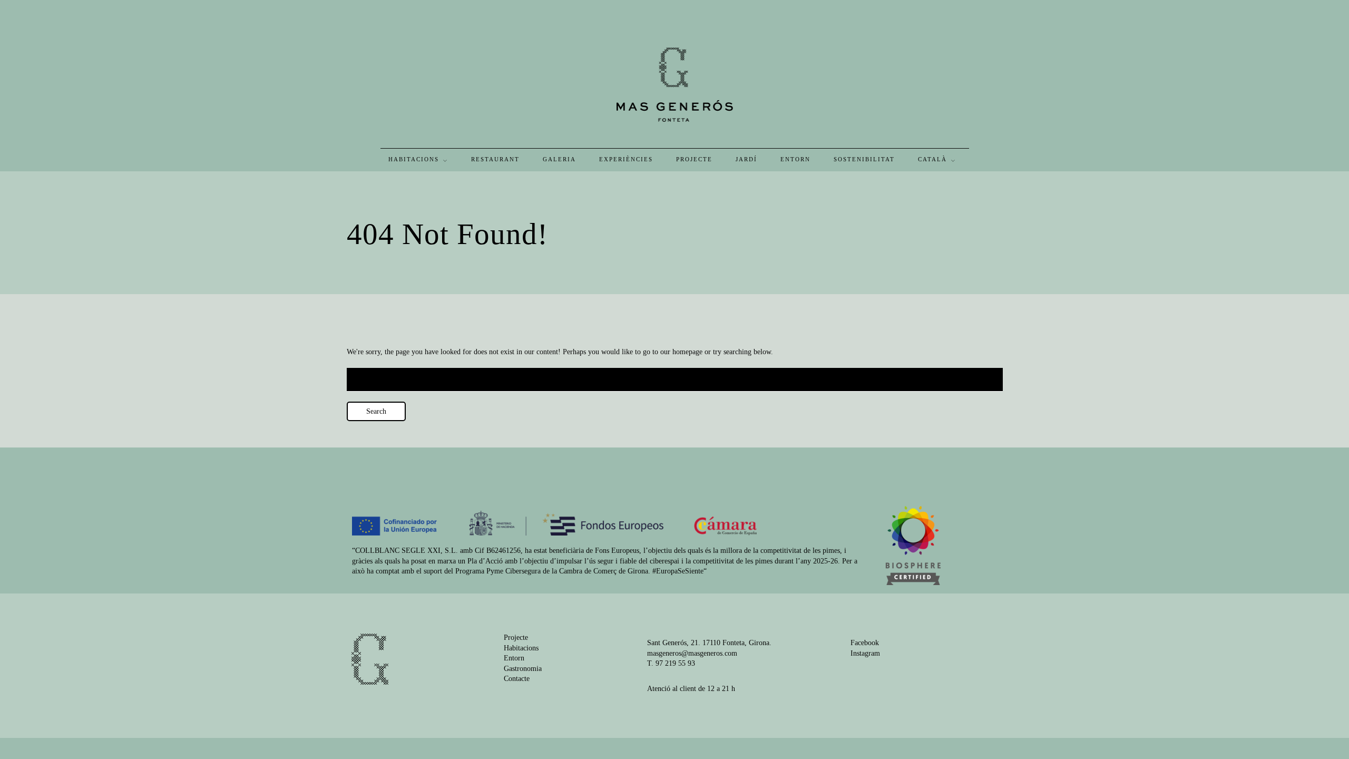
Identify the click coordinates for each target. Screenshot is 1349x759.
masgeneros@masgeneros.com (692, 653)
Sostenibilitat (864, 159)
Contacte (517, 679)
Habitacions (413, 159)
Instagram (865, 653)
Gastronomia (523, 669)
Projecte (694, 159)
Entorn (795, 159)
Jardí (746, 159)
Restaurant (495, 159)
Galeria (559, 159)
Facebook (865, 643)
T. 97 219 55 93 (671, 663)
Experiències (626, 159)
